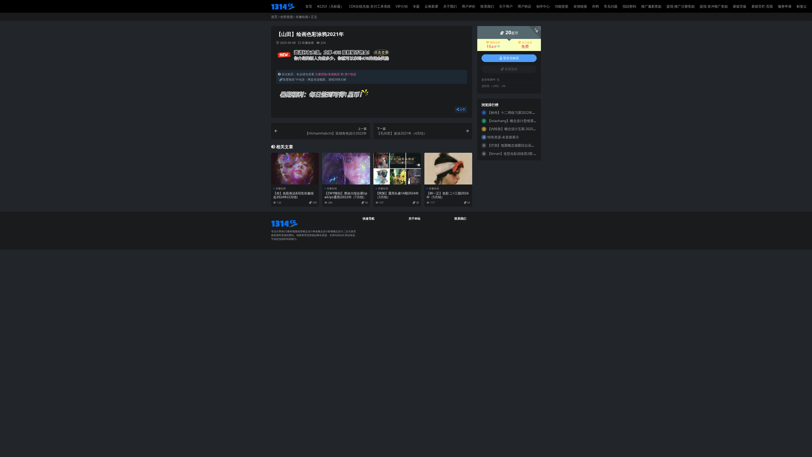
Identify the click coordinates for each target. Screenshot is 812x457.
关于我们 (450, 6)
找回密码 (629, 6)
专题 (416, 6)
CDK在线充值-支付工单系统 (370, 6)
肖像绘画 (302, 17)
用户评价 (468, 6)
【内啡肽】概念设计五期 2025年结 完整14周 (521, 129)
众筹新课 (431, 6)
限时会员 (495, 42)
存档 (595, 6)
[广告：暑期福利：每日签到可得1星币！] (324, 95)
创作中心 (543, 6)
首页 (308, 6)
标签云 (802, 6)
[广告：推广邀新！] (333, 56)
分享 (462, 109)
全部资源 (286, 17)
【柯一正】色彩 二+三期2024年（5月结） (448, 195)
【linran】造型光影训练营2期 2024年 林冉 (519, 153)
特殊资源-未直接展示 (503, 137)
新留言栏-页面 (762, 6)
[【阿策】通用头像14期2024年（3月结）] (397, 168)
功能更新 (561, 6)
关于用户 (506, 6)
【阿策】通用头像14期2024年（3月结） (397, 195)
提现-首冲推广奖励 (714, 6)
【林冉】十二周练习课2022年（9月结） (517, 112)
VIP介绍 (402, 6)
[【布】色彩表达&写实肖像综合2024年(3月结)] (295, 168)
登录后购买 (511, 58)
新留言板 (739, 6)
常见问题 (610, 6)
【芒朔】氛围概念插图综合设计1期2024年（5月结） (526, 145)
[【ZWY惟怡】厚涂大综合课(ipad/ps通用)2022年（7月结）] (346, 168)
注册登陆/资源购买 (327, 74)
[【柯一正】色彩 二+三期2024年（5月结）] (448, 168)
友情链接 (580, 6)
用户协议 (524, 6)
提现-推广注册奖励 (681, 6)
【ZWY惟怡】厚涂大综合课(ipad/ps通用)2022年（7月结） (345, 195)
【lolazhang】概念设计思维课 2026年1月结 (520, 120)
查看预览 (511, 69)
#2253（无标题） (330, 6)
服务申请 (784, 6)
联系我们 (487, 6)
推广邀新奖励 (651, 6)
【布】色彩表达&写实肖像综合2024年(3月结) (293, 195)
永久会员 (527, 42)
